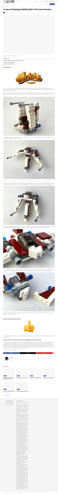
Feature (5, 389)
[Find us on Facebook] (49, 1)
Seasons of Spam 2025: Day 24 (9, 62)
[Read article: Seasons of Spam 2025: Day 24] (22, 372)
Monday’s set (23, 89)
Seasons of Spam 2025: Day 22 (48, 377)
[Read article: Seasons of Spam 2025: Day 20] (22, 386)
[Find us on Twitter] (51, 1)
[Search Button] (36, 1)
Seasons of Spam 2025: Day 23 (9, 63)
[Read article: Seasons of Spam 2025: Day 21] (9, 386)
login (6, 395)
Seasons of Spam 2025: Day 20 (22, 391)
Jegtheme (20, 493)
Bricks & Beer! (18, 88)
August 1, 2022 (12, 12)
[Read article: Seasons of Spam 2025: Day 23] (36, 372)
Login (47, 1)
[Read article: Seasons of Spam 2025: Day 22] (49, 372)
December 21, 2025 (6, 392)
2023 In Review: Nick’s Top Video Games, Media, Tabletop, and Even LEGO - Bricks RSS (22, 415)
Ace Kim (7, 12)
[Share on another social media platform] (54, 353)
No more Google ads (24, 423)
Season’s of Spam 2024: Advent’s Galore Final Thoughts (22, 420)
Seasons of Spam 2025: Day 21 (8, 391)
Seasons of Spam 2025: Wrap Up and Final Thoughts (13, 60)
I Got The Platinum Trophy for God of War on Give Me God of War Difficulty (22, 407)
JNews (6, 493)
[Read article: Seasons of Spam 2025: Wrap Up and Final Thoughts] (9, 372)
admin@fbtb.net (17, 92)
